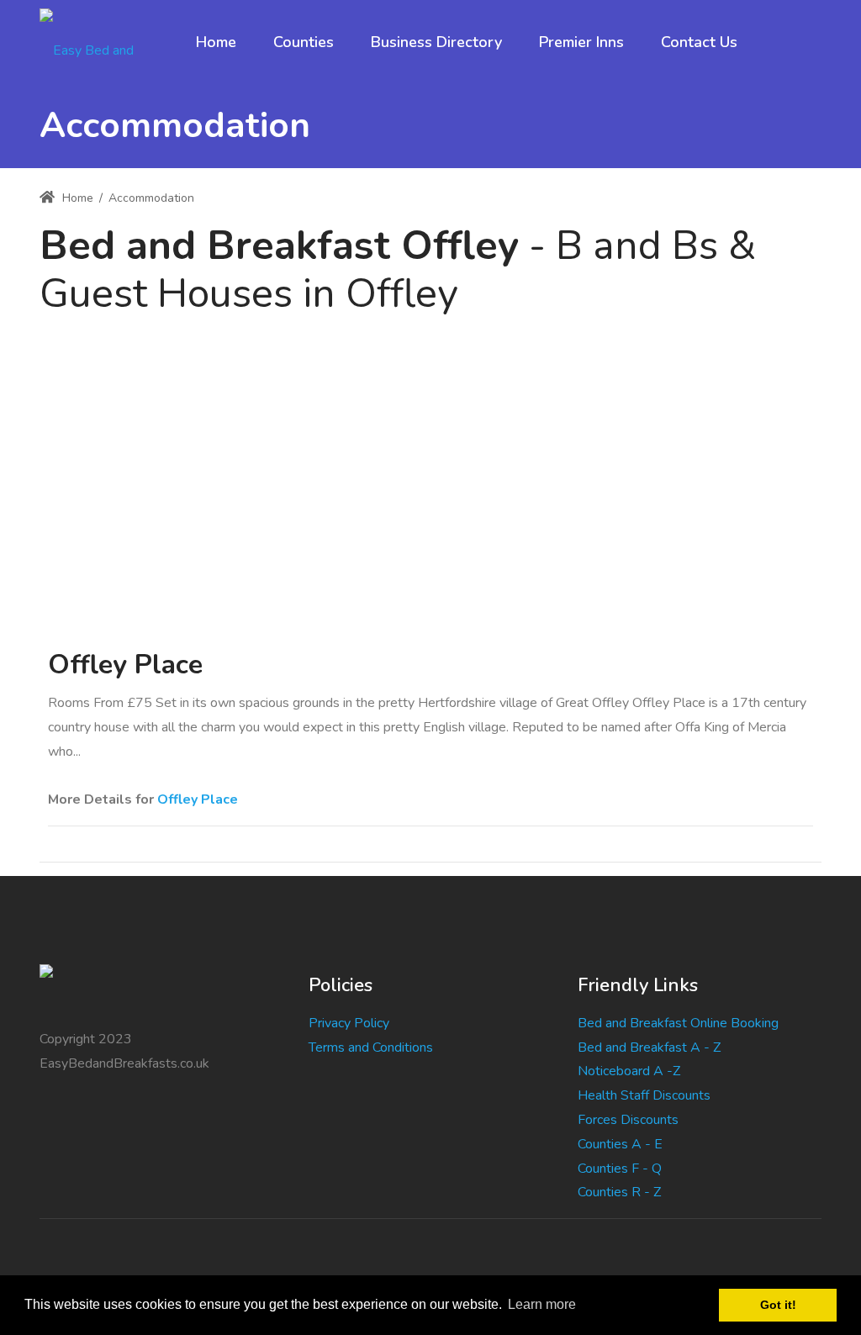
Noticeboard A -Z (629, 1071)
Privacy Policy (349, 1023)
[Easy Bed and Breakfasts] (101, 42)
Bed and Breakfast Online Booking (678, 1023)
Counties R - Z (619, 1192)
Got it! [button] (778, 1304)
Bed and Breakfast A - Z (649, 1047)
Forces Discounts (628, 1120)
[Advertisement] (430, 444)
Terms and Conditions (371, 1047)
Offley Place (197, 799)
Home (76, 198)
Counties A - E (620, 1144)
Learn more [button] (542, 1304)
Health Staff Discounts (644, 1095)
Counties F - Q (620, 1168)
